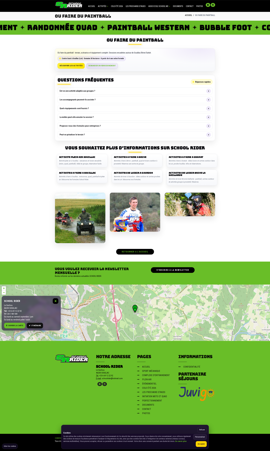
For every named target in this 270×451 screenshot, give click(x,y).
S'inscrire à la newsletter (173, 270)
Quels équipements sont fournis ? (74, 108)
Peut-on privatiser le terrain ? (72, 134)
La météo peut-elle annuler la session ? (77, 117)
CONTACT (190, 6)
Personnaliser (200, 437)
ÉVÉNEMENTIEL (149, 383)
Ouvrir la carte (15, 325)
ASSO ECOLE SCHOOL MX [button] (158, 6)
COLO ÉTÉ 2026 (117, 6)
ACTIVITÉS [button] (102, 6)
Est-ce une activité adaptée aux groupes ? (77, 91)
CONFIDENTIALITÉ (191, 366)
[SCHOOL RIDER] (72, 358)
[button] (135, 309)
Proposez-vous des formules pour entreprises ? (80, 126)
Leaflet (253, 340)
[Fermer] (55, 301)
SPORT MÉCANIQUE (151, 371)
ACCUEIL (91, 6)
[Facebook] (208, 5)
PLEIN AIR (146, 379)
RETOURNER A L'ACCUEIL (135, 252)
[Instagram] (213, 5)
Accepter (201, 444)
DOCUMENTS (178, 6)
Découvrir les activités (71, 66)
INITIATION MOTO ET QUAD (154, 396)
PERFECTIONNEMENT (152, 400)
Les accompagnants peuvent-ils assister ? (77, 100)
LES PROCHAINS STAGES (136, 6)
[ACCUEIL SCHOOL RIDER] (69, 5)
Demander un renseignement (102, 66)
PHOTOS (199, 6)
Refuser (202, 430)
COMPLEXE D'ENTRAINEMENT (156, 375)
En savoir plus (181, 441)
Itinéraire (36, 325)
